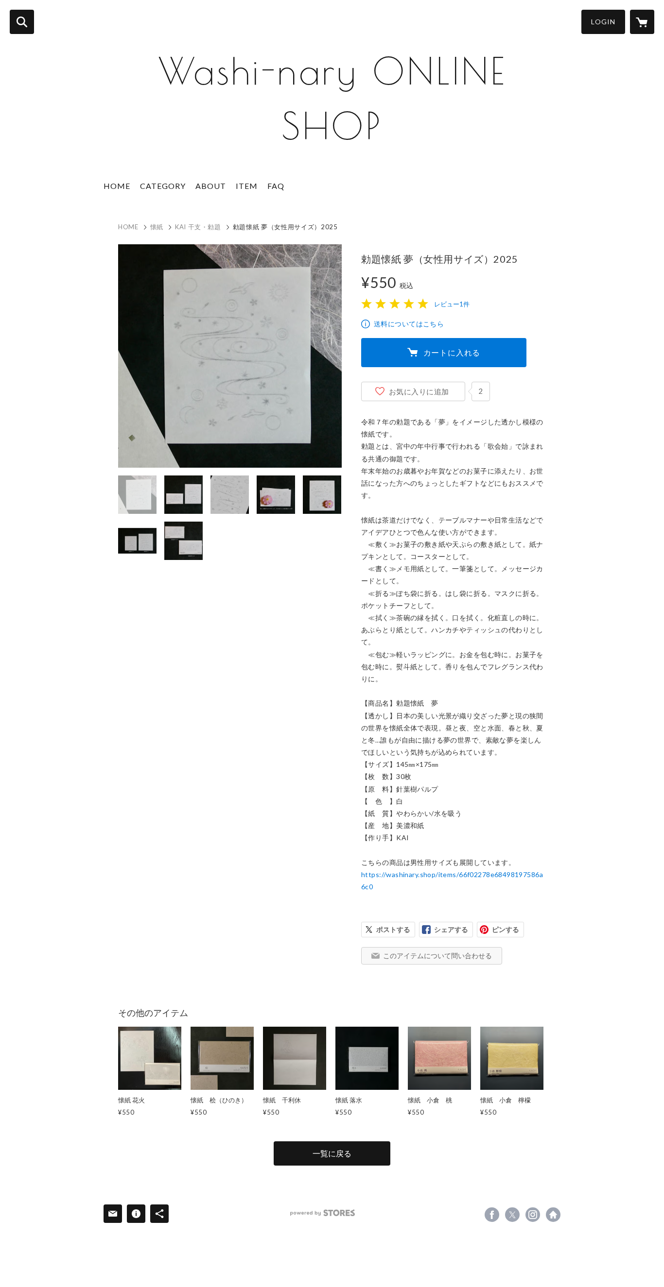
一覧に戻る (332, 1153)
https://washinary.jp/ (553, 1214)
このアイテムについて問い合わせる (437, 955)
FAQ (275, 185)
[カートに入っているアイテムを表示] (642, 22)
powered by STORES (322, 1213)
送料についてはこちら (409, 324)
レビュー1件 (452, 304)
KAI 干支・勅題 (198, 227)
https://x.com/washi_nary (512, 1214)
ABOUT (210, 185)
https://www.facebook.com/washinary (492, 1214)
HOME (117, 185)
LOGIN (603, 21)
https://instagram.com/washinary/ (532, 1214)
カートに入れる (452, 352)
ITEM (247, 185)
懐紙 (156, 227)
